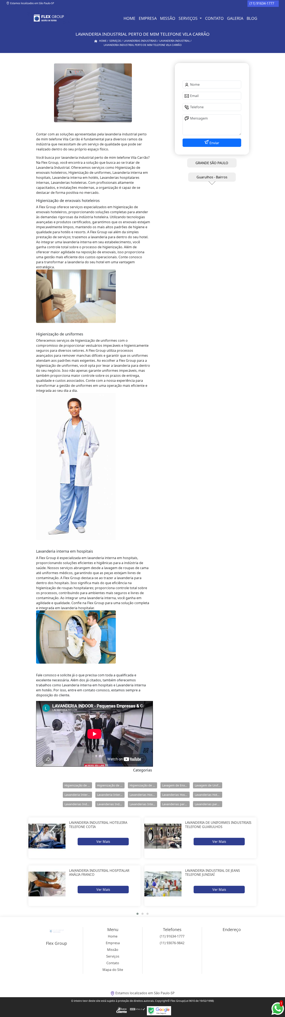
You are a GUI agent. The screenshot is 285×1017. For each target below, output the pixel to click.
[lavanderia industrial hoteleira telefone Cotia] (47, 836)
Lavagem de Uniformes (208, 785)
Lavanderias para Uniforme (208, 804)
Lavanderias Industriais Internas (111, 804)
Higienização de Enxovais (78, 785)
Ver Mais (103, 841)
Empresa (148, 18)
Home (129, 18)
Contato (214, 18)
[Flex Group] (48, 18)
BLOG (252, 18)
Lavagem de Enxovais (176, 785)
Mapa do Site (112, 969)
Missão (167, 18)
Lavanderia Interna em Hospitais (78, 795)
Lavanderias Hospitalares (143, 795)
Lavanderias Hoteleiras (208, 795)
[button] (137, 914)
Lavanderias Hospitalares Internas (176, 795)
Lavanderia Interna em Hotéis (111, 795)
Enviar (214, 143)
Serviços (189, 18)
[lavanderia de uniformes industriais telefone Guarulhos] (163, 836)
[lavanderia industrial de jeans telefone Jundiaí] (163, 884)
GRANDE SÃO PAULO (211, 163)
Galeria (235, 18)
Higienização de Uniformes (143, 785)
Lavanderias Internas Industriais (143, 804)
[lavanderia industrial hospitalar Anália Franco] (47, 884)
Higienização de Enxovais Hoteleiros (111, 785)
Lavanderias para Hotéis (176, 804)
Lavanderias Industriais (78, 804)
